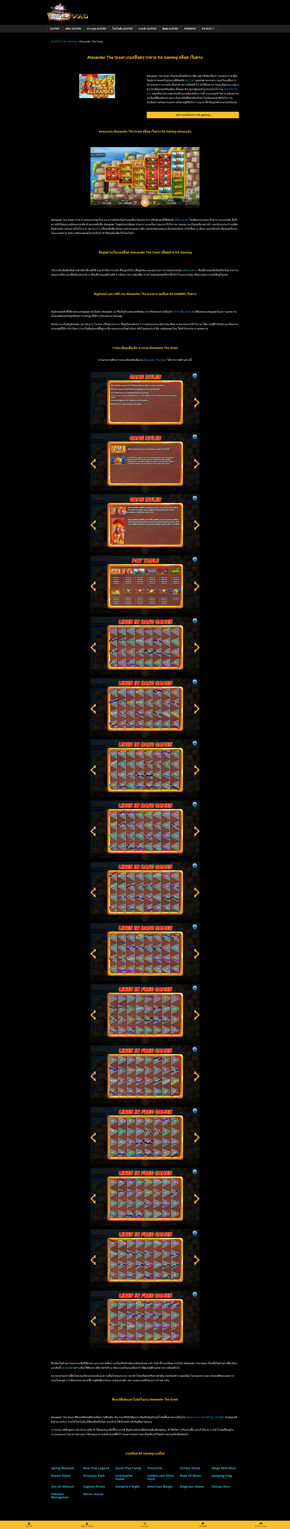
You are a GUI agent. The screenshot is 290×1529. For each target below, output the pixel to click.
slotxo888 (66, 1367)
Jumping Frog (222, 1476)
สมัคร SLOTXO (73, 28)
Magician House (192, 1486)
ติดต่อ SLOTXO (170, 28)
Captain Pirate (94, 1486)
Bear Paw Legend (96, 1468)
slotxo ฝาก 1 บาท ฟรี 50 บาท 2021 (205, 1417)
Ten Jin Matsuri (62, 1486)
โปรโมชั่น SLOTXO (122, 28)
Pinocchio (155, 1468)
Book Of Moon (190, 1476)
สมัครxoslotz (189, 270)
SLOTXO (54, 28)
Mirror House (93, 1494)
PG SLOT (207, 28)
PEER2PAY (190, 28)
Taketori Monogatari (60, 1495)
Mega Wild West (224, 1468)
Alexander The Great (155, 359)
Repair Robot (61, 1476)
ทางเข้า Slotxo (147, 28)
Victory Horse (190, 1468)
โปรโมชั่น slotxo (182, 311)
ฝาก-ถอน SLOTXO (96, 28)
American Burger (160, 1486)
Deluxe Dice (221, 1486)
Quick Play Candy (128, 1468)
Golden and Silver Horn (161, 1477)
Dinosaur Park (94, 1476)
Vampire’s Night (127, 1486)
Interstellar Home (124, 1477)
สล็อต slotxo (181, 219)
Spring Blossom (62, 1468)
